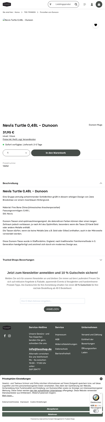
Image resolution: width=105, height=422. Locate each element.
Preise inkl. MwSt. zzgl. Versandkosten (19, 139)
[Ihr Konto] (92, 4)
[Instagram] (9, 336)
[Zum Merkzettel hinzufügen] (95, 25)
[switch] (96, 411)
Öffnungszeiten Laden (89, 350)
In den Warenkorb (56, 152)
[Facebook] (5, 336)
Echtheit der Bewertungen (88, 341)
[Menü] (84, 4)
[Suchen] (76, 4)
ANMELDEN (52, 309)
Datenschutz (61, 349)
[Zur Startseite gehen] (7, 4)
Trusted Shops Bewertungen (18, 259)
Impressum (60, 334)
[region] (52, 68)
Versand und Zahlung (91, 334)
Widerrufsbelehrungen (66, 344)
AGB (57, 339)
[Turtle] (52, 68)
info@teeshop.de (39, 349)
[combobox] (63, 4)
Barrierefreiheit (62, 353)
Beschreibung (10, 183)
